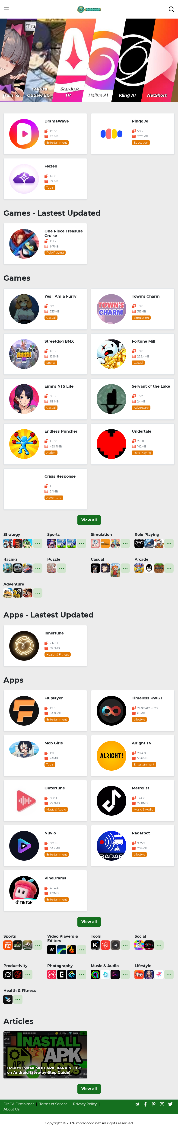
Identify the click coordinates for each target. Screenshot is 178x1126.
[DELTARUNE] (139, 543)
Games (16, 278)
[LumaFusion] (61, 949)
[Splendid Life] (95, 543)
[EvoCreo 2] (149, 543)
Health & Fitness (19, 990)
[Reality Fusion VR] (95, 568)
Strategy (11, 534)
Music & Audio (105, 966)
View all (89, 520)
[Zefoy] (149, 945)
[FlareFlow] (71, 949)
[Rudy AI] (115, 570)
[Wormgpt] (17, 974)
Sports (53, 534)
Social (140, 936)
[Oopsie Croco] (27, 543)
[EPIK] (61, 974)
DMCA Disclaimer (18, 1104)
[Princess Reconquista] (159, 543)
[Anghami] (95, 974)
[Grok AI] (8, 974)
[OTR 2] (27, 568)
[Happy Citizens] (115, 543)
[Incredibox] (149, 568)
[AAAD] (115, 945)
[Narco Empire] (17, 543)
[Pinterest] (153, 1104)
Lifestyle (143, 966)
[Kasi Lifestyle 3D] (17, 568)
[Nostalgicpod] (115, 974)
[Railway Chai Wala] (105, 543)
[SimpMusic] (105, 974)
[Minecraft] (159, 568)
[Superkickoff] (27, 945)
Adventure (13, 584)
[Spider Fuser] (17, 592)
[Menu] (6, 9)
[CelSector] (105, 568)
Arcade (141, 559)
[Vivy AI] (149, 974)
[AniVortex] (51, 949)
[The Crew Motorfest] (8, 568)
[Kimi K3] (95, 945)
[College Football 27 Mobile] (51, 543)
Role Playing (147, 534)
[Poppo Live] (139, 945)
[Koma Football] (17, 945)
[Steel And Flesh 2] (8, 543)
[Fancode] (8, 945)
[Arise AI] (8, 999)
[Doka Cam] (71, 974)
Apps (13, 680)
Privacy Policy (85, 1104)
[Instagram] (162, 1104)
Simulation (101, 534)
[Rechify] (105, 945)
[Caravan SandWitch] (8, 592)
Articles (18, 1021)
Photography (60, 966)
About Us (11, 1109)
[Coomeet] (159, 974)
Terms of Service (53, 1104)
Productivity (15, 966)
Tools (96, 936)
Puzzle (53, 559)
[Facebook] (145, 1104)
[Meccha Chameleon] (51, 568)
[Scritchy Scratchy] (139, 568)
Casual (97, 559)
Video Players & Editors (62, 938)
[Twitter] (170, 1104)
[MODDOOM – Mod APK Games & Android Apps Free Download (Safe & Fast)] (89, 9)
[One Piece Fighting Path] (27, 592)
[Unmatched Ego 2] (61, 543)
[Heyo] (139, 974)
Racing (10, 559)
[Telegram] (137, 1104)
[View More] (37, 543)
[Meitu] (51, 974)
